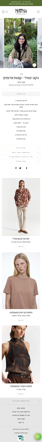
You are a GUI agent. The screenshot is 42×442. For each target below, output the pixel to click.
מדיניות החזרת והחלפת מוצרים (21, 157)
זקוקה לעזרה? (21, 161)
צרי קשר (21, 422)
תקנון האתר (21, 419)
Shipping (11, 85)
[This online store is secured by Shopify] (21, 441)
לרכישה (21, 246)
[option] (21, 3)
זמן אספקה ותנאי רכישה (21, 152)
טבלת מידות (21, 148)
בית (21, 74)
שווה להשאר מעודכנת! (21, 401)
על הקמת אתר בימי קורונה (21, 412)
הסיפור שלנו (21, 408)
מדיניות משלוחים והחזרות (21, 415)
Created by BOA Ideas (21, 433)
